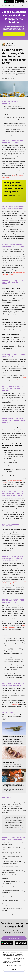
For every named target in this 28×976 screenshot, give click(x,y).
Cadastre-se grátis (15, 34)
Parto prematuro (14, 704)
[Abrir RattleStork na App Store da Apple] (20, 2)
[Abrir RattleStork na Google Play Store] (9, 2)
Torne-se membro (14, 199)
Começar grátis (16, 938)
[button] (14, 844)
